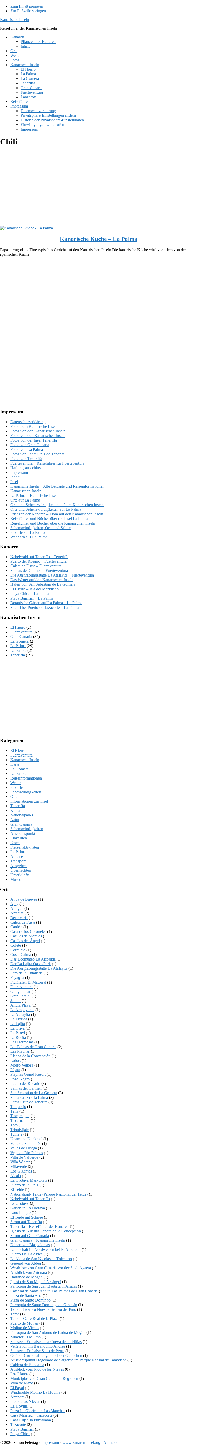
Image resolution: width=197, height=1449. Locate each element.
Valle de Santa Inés (25, 1143)
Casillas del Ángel (25, 941)
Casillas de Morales (26, 936)
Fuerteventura (21, 632)
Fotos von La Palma (26, 449)
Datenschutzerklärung (28, 422)
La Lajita (17, 1023)
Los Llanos (19, 1374)
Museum (17, 879)
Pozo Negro (20, 1079)
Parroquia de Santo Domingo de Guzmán (43, 1305)
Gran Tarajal (20, 996)
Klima (15, 810)
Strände (16, 787)
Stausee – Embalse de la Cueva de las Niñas (46, 1341)
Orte (13, 796)
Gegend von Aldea (25, 1263)
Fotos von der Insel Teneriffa (33, 440)
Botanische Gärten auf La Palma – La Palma (46, 603)
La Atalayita (20, 1014)
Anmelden (111, 1442)
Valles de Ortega (23, 1148)
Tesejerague (19, 1116)
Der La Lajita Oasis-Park (30, 964)
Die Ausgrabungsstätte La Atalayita (38, 968)
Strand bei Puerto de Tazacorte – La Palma (44, 607)
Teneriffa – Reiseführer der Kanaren (39, 1226)
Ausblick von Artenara (28, 1272)
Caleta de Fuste (22, 922)
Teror (14, 1314)
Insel (14, 482)
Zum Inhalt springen (26, 6)
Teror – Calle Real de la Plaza (34, 1318)
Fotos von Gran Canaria (29, 445)
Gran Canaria (21, 636)
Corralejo (17, 950)
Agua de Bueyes (23, 899)
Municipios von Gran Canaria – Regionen (44, 1378)
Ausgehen (18, 866)
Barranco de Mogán (26, 1277)
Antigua (16, 908)
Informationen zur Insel (29, 801)
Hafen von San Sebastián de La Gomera (42, 584)
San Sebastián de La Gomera (33, 1093)
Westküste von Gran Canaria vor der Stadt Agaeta (50, 1268)
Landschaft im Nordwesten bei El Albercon (45, 1249)
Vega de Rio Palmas (26, 1152)
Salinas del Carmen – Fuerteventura (39, 570)
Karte (14, 764)
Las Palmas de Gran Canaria (33, 1047)
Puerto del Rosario (25, 1083)
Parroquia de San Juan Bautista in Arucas (43, 1286)
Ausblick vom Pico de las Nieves (37, 1369)
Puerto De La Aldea (26, 1254)
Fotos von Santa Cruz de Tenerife (37, 454)
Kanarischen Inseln (25, 491)
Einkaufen (18, 838)
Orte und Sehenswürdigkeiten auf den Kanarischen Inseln (57, 505)
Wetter (15, 783)
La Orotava (19, 1203)
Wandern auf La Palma (28, 537)
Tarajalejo (18, 1106)
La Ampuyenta (22, 1010)
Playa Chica (20, 1434)
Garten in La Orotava (27, 1208)
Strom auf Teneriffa (26, 1222)
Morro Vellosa (21, 1065)
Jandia (15, 1000)
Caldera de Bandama (27, 1364)
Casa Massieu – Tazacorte (31, 1415)
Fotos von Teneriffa (26, 458)
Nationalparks (21, 815)
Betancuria (19, 917)
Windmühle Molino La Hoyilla (35, 1392)
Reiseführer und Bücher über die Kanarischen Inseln (52, 523)
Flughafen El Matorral (28, 982)
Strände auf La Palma (27, 532)
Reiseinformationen (26, 778)
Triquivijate (19, 1129)
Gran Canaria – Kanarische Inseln (37, 1240)
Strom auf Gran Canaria (29, 1235)
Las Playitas (20, 1051)
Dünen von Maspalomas (30, 1245)
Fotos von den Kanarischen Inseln (37, 431)
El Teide (17, 1189)
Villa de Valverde (24, 1157)
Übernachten (20, 870)
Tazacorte (18, 1424)
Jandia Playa (20, 1005)
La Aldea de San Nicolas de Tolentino (41, 1258)
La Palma (18, 646)
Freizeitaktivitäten (24, 847)
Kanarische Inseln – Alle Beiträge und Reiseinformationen (57, 486)
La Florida (18, 1019)
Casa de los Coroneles (28, 931)
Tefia (14, 1111)
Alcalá (15, 1176)
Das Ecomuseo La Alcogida (33, 959)
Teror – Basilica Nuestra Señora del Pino (43, 1309)
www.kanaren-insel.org (81, 1442)
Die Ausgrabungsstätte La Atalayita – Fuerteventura (52, 575)
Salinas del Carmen (26, 1088)
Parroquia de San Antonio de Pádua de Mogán (47, 1332)
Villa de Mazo (21, 1383)
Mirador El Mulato (25, 1337)
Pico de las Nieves (25, 1401)
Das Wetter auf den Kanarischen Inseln (41, 580)
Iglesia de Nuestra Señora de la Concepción (45, 1231)
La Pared (17, 1033)
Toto (14, 1125)
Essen (15, 842)
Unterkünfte (20, 875)
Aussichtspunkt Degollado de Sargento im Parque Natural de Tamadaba (68, 1360)
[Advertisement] (98, 188)
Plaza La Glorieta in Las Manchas (37, 1411)
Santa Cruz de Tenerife (28, 1102)
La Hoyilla (19, 1406)
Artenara (17, 1397)
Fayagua (17, 977)
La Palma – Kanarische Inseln (34, 495)
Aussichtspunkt (22, 833)
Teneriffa (17, 655)
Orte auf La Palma (25, 500)
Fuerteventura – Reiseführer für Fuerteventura (47, 463)
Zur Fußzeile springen (28, 11)
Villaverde (18, 1166)
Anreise (16, 856)
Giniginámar (20, 991)
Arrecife (17, 913)
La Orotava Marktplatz (28, 1180)
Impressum (19, 472)
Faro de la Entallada (26, 973)
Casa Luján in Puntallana (30, 1420)
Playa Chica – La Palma (29, 593)
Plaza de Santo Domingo (30, 1300)
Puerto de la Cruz (24, 1185)
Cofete (15, 945)
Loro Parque (20, 1212)
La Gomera (19, 641)
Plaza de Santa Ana (26, 1295)
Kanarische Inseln (14, 19)
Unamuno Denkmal (26, 1139)
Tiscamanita (19, 1120)
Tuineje (16, 1134)
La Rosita (18, 1037)
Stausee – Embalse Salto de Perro (37, 1351)
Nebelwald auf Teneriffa (30, 1199)
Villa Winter (20, 1162)
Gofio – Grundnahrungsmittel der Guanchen (46, 1355)
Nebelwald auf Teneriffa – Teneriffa (39, 557)
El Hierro (17, 627)
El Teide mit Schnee (26, 1217)
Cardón (16, 927)
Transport (18, 861)
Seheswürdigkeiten (25, 792)
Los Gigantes (21, 1171)
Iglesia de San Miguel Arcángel (35, 1282)
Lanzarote (18, 650)
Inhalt (14, 477)
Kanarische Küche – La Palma (98, 239)
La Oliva (17, 1028)
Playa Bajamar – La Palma (31, 598)
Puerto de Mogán (24, 1323)
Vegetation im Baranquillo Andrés (37, 1346)
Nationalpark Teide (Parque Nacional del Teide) (49, 1194)
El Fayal (17, 1388)
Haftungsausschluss (26, 468)
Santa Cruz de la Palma (29, 1097)
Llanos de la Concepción (30, 1056)
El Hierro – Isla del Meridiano (34, 589)
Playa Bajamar (22, 1429)
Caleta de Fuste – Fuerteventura (36, 566)
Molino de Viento (24, 1328)
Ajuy (14, 904)
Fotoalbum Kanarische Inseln (34, 426)
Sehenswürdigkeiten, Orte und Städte (40, 528)
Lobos (15, 1060)
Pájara (15, 1070)
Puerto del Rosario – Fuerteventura (38, 561)
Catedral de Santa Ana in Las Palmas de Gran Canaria (54, 1291)
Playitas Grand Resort (28, 1074)
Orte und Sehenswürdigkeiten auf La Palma (45, 509)
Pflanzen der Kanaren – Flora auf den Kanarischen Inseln (56, 514)
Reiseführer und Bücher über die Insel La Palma (49, 518)
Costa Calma (20, 954)
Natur (14, 819)
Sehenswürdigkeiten (26, 829)
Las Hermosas (21, 1042)
